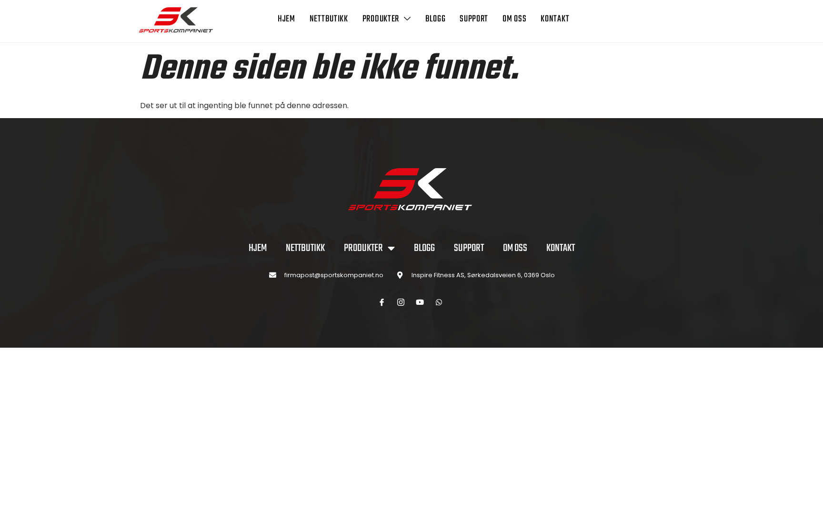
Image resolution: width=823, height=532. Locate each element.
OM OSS (514, 19)
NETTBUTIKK (329, 19)
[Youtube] (420, 302)
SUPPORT (474, 19)
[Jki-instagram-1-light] (401, 302)
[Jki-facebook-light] (382, 302)
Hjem (286, 19)
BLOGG (435, 19)
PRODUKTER (380, 19)
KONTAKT (555, 19)
